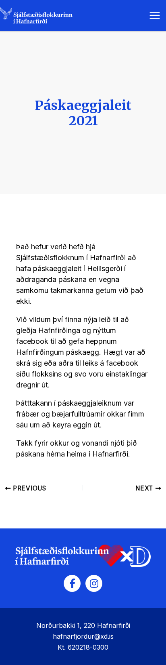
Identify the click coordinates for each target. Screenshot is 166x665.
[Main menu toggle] (154, 15)
